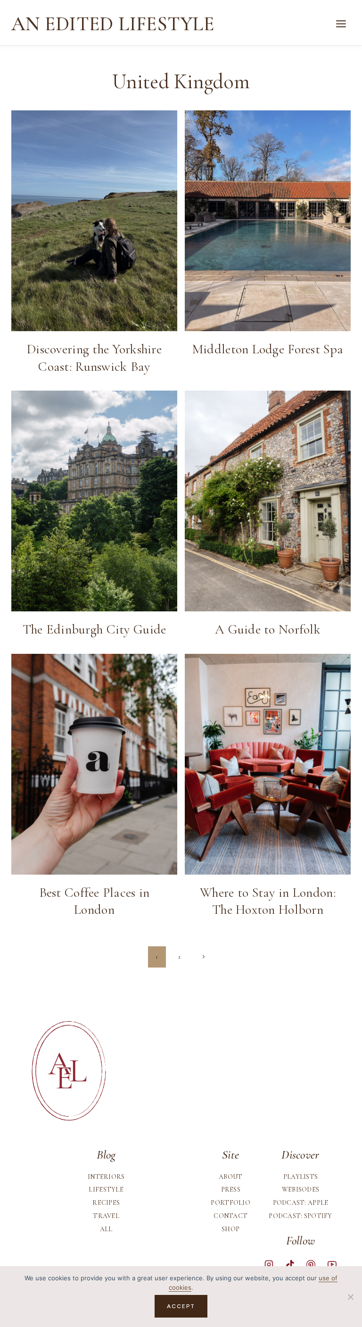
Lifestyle (106, 1189)
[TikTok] (290, 1265)
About (230, 1177)
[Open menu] (341, 24)
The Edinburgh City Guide (94, 629)
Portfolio (230, 1203)
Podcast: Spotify (300, 1216)
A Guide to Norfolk (268, 629)
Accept (181, 1306)
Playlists (300, 1177)
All (106, 1229)
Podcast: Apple (301, 1203)
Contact (230, 1216)
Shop (230, 1229)
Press (230, 1189)
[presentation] (94, 220)
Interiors (106, 1177)
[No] (350, 1297)
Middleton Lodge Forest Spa (267, 349)
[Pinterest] (311, 1265)
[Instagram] (269, 1265)
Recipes (106, 1203)
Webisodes (301, 1189)
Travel (106, 1216)
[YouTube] (332, 1265)
